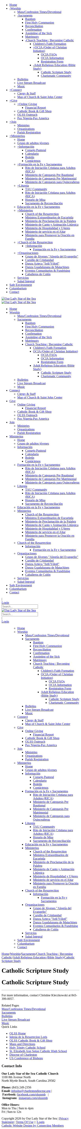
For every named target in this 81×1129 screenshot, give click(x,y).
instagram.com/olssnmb (33, 1098)
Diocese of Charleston (23, 1054)
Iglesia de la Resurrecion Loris (28, 1037)
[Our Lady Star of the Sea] (19, 298)
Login (5, 602)
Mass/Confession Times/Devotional (24, 1009)
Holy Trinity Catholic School (27, 1047)
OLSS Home (17, 1033)
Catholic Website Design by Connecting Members (33, 1125)
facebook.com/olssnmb (31, 1094)
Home (5, 954)
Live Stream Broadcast (16, 1019)
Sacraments (9, 1012)
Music (5, 1023)
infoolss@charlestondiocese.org (31, 1091)
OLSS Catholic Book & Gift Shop (30, 1040)
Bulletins (7, 1016)
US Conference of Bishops (26, 1058)
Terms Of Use (24, 1122)
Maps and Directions (22, 1044)
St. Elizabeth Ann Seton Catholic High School (38, 1051)
